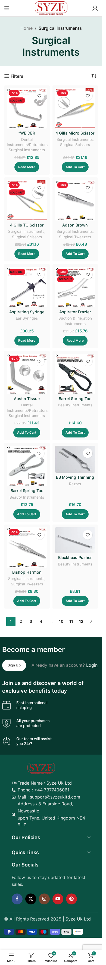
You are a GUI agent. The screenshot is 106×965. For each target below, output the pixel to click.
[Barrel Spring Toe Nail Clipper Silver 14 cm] (27, 466)
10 (61, 621)
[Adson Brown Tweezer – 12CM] (75, 200)
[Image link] (41, 768)
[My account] (95, 8)
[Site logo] (51, 7)
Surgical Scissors (75, 144)
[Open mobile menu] (6, 8)
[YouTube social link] (57, 898)
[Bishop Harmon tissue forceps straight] (27, 547)
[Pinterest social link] (71, 898)
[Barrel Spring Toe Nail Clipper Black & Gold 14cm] (75, 374)
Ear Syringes (27, 318)
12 (81, 621)
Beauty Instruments (75, 405)
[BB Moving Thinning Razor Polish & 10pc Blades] (75, 459)
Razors (75, 484)
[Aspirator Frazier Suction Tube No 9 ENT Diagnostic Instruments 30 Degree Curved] (75, 287)
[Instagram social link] (44, 898)
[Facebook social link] (17, 898)
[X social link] (30, 898)
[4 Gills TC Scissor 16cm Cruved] (27, 200)
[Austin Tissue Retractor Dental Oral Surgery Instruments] (27, 374)
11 (71, 621)
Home (26, 28)
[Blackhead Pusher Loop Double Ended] (75, 540)
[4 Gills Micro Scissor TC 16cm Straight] (75, 108)
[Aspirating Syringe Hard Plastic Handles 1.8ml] (27, 287)
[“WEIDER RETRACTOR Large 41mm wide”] (27, 108)
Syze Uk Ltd (78, 919)
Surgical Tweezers (75, 237)
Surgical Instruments (27, 150)
